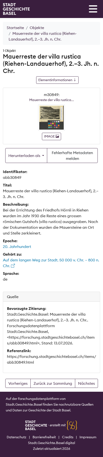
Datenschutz (16, 437)
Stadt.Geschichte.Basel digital (51, 443)
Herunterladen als (24, 155)
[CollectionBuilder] (72, 425)
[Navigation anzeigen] (93, 9)
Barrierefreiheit (44, 437)
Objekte (37, 27)
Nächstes (86, 383)
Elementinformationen (55, 80)
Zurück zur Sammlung (53, 383)
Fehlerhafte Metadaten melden (72, 155)
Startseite (15, 27)
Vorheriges (18, 383)
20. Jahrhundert (17, 246)
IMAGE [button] (50, 136)
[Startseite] (16, 9)
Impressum (88, 437)
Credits (67, 437)
